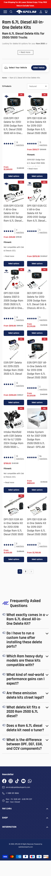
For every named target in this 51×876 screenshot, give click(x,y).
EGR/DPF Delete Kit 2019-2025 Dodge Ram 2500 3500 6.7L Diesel (13, 368)
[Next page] (31, 571)
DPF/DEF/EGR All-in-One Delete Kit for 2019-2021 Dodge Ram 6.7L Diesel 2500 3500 (37, 126)
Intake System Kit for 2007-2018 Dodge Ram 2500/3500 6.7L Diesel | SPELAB (36, 439)
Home (4, 77)
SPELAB (17, 844)
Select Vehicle (38, 67)
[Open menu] (5, 12)
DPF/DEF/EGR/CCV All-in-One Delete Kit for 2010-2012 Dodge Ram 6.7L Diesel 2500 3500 (37, 215)
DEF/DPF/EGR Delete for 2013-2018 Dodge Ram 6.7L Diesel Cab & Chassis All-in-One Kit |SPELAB (37, 302)
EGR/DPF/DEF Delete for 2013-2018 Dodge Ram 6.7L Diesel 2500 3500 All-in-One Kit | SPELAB (13, 128)
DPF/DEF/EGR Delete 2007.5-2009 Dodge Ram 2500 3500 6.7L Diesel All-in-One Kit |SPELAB (13, 302)
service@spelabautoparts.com (18, 787)
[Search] (11, 12)
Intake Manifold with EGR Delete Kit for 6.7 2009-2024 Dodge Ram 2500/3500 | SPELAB (13, 441)
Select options (13, 176)
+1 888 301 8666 (12, 793)
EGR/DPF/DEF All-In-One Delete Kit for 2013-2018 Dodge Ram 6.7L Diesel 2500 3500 (37, 370)
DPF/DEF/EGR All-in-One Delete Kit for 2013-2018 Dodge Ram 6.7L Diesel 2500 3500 (13, 527)
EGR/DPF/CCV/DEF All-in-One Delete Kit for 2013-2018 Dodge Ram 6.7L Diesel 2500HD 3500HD (14, 215)
